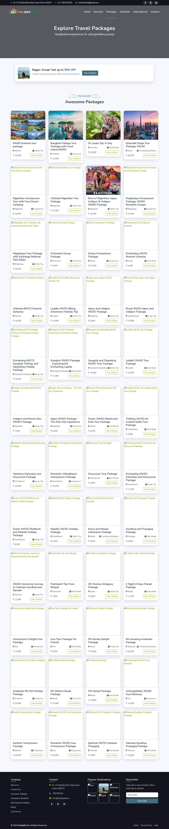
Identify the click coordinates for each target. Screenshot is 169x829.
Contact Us (16, 789)
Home (87, 11)
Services (98, 11)
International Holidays (20, 802)
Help (156, 825)
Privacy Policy (146, 825)
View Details (36, 155)
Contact (155, 11)
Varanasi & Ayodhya (19, 798)
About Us (15, 785)
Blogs (13, 807)
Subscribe (142, 800)
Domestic (125, 11)
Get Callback (90, 73)
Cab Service (16, 811)
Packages (111, 11)
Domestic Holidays (19, 793)
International (140, 11)
